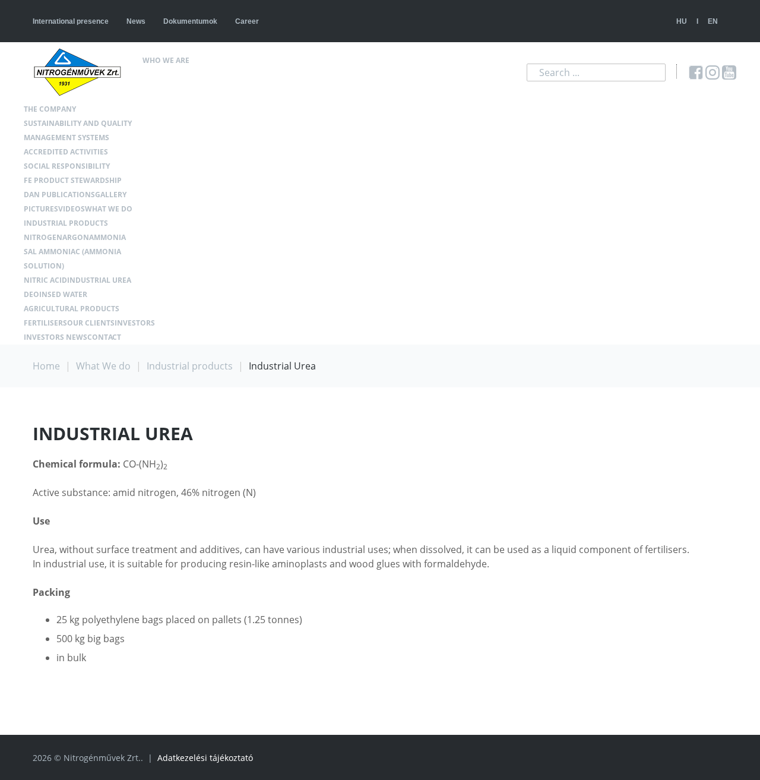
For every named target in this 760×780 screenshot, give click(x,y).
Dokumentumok (190, 21)
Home (46, 365)
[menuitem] (199, 60)
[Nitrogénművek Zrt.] (82, 72)
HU (681, 21)
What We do (103, 365)
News (135, 21)
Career (247, 21)
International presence (71, 21)
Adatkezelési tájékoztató (205, 757)
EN (713, 21)
